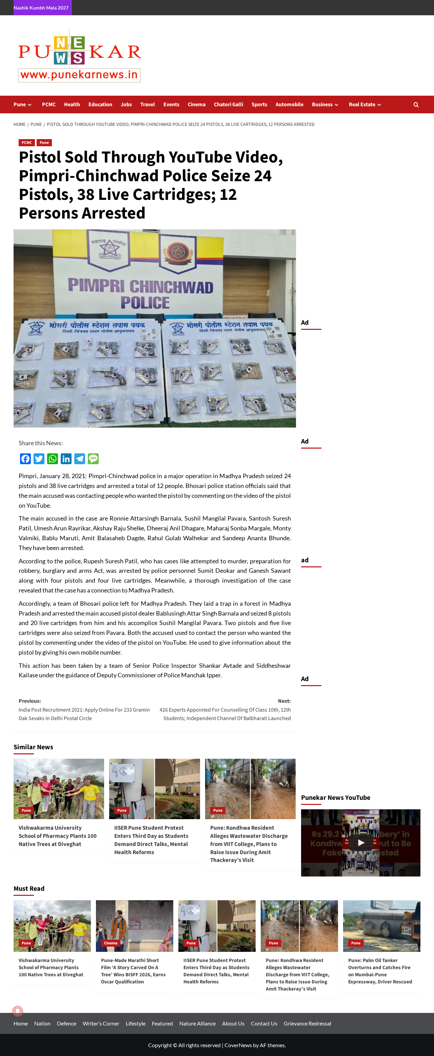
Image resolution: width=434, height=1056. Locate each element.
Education (100, 104)
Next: (225, 709)
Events (171, 104)
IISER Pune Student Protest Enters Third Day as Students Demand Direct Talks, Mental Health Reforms (151, 840)
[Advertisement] (361, 381)
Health (72, 104)
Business (322, 104)
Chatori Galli (228, 104)
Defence (66, 1023)
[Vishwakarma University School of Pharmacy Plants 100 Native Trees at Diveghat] (59, 789)
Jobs (126, 104)
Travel (147, 104)
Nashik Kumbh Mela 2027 (41, 8)
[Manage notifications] (17, 1011)
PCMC (49, 104)
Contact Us (264, 1023)
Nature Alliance (197, 1023)
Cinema (196, 104)
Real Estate (362, 104)
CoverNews (238, 1045)
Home (21, 1023)
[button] (416, 105)
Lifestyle (135, 1023)
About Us (233, 1023)
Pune (20, 104)
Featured (162, 1023)
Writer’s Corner (101, 1023)
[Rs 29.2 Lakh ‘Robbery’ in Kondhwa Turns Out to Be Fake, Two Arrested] (361, 842)
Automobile (289, 104)
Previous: (84, 709)
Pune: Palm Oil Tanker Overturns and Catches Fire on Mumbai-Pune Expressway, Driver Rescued (380, 971)
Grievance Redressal (307, 1023)
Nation (42, 1023)
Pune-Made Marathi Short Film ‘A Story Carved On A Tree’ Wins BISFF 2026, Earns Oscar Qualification (133, 971)
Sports (259, 104)
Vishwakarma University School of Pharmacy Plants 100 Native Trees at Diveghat (58, 836)
